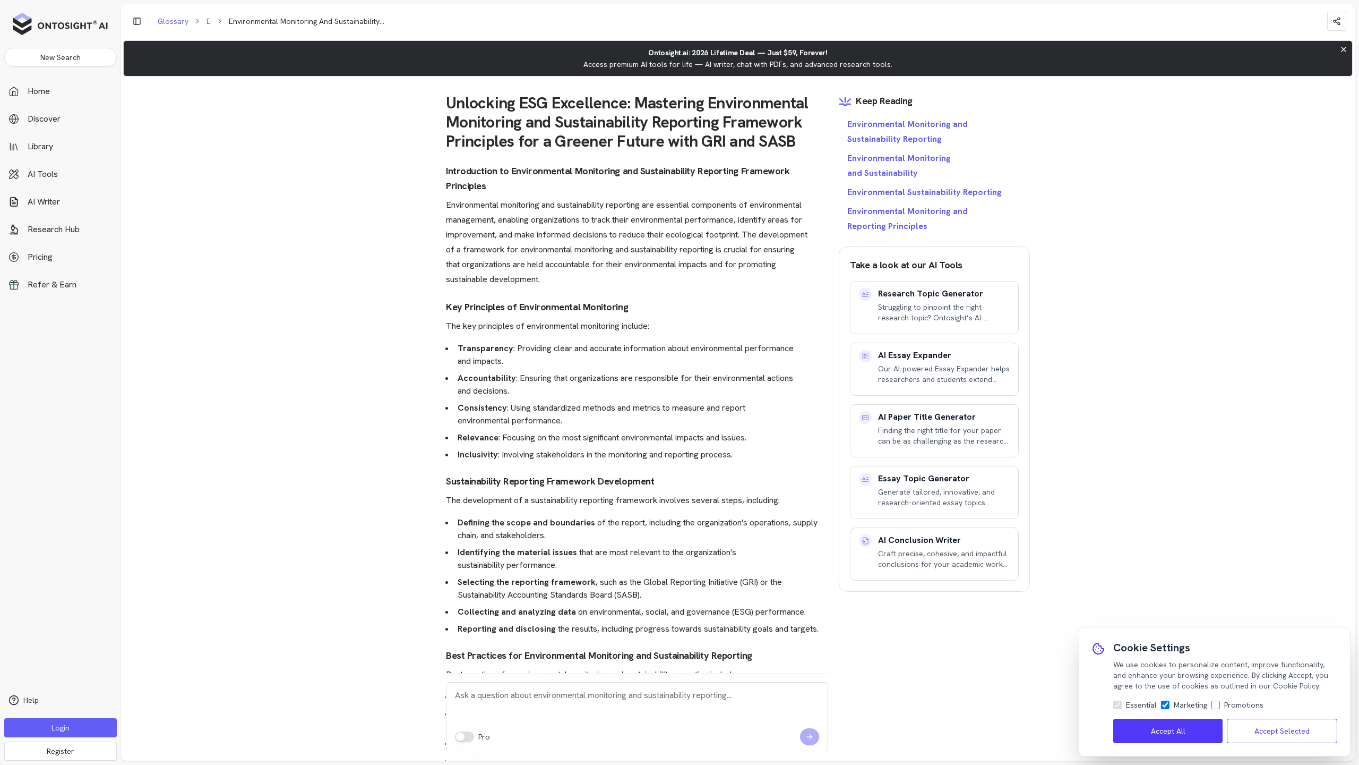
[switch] (464, 737)
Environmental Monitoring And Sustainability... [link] (306, 21)
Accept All (1168, 731)
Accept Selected (1282, 731)
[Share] (1336, 21)
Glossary (173, 21)
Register (60, 751)
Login (60, 728)
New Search (60, 57)
